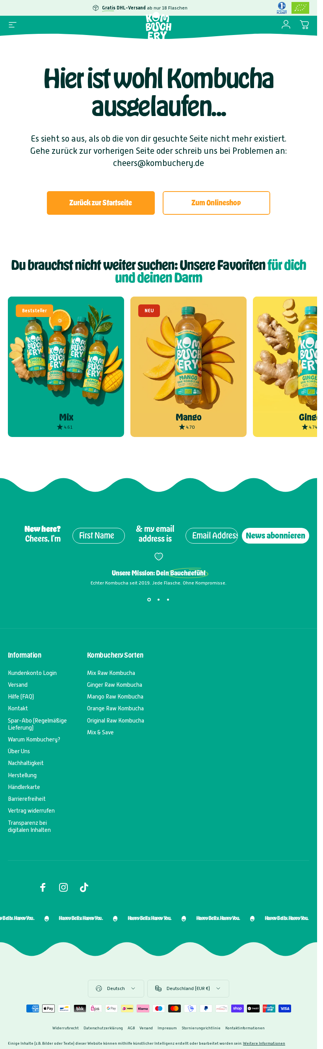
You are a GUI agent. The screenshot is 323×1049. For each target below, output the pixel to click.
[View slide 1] (149, 600)
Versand (18, 685)
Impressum (167, 1028)
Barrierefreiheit (27, 799)
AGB (131, 1028)
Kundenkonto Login (32, 673)
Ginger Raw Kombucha (114, 685)
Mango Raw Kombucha (115, 696)
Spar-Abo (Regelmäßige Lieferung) (37, 724)
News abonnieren (275, 535)
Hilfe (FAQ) (21, 696)
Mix (66, 417)
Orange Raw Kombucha (115, 708)
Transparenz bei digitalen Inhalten (29, 826)
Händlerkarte (24, 787)
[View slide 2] (158, 600)
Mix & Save (100, 732)
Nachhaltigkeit (26, 763)
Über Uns (19, 751)
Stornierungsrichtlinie (201, 1028)
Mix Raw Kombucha (111, 673)
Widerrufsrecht (65, 1028)
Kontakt (18, 708)
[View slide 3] (168, 600)
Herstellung (22, 775)
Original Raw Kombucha (115, 720)
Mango (189, 417)
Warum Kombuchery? (34, 739)
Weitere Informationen (264, 1043)
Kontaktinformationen (245, 1028)
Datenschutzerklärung (103, 1028)
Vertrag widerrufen (31, 810)
